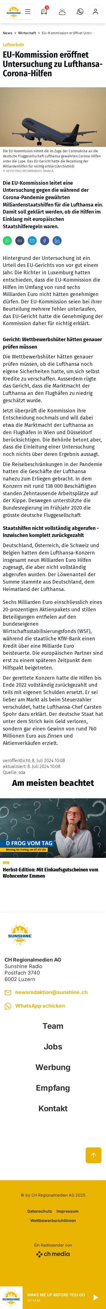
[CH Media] (53, 1253)
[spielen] (95, 1297)
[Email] (32, 240)
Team (53, 1026)
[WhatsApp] (7, 240)
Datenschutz (39, 1211)
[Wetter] (62, 11)
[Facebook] (44, 240)
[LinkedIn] (57, 240)
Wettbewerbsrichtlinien (53, 1220)
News (7, 33)
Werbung (52, 1067)
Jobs (53, 1046)
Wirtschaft (27, 33)
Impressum (68, 1211)
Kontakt (53, 1108)
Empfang (53, 1088)
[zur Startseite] (14, 12)
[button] (80, 11)
